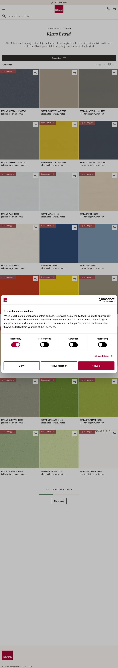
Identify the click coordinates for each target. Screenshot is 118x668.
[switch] (44, 344)
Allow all (96, 365)
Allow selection (59, 365)
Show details (101, 356)
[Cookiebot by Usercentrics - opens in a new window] (101, 300)
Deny (21, 365)
